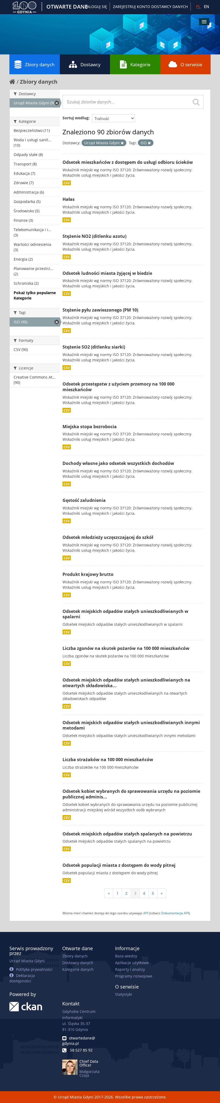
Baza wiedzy (126, 955)
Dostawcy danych (77, 962)
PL (198, 6)
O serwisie (191, 64)
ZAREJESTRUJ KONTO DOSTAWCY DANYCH (150, 6)
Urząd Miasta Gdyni (27, 960)
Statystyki (123, 994)
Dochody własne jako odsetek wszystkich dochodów (118, 463)
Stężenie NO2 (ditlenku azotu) (94, 236)
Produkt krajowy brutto (88, 574)
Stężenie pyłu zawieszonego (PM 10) (100, 310)
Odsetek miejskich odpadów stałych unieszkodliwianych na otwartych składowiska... (126, 683)
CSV (67, 183)
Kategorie (140, 64)
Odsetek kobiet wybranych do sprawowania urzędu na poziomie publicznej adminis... (131, 794)
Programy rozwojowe (133, 976)
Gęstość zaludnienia (84, 500)
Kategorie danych (78, 969)
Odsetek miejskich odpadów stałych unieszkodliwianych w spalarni (125, 614)
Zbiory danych (39, 64)
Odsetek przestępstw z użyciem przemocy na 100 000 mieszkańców (118, 387)
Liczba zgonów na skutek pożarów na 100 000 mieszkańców (126, 648)
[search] (196, 102)
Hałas (69, 199)
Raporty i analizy (130, 969)
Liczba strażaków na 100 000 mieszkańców (108, 760)
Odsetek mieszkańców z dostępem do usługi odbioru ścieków (128, 162)
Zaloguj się (96, 6)
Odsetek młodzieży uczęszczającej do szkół (108, 537)
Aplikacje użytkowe (132, 962)
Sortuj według (76, 117)
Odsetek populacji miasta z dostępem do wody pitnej (119, 865)
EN (206, 6)
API (145, 913)
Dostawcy (90, 64)
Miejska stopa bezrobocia (90, 427)
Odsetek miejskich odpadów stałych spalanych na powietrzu (127, 834)
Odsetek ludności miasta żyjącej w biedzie (107, 273)
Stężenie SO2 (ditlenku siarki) (94, 347)
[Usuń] (122, 143)
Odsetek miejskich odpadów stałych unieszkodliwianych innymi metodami (131, 725)
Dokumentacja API (175, 913)
